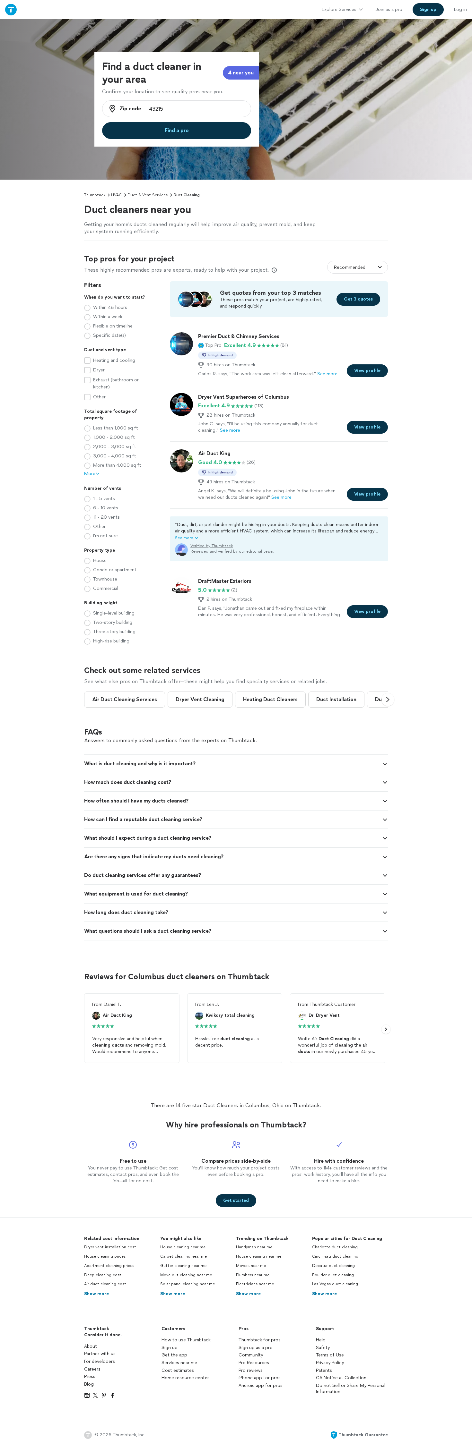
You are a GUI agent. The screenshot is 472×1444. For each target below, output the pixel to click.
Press (89, 1376)
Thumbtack (94, 195)
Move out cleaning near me (186, 1275)
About (90, 1346)
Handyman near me (254, 1247)
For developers (99, 1361)
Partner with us (100, 1353)
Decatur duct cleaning (333, 1265)
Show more (96, 1293)
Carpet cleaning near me (183, 1256)
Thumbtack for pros (260, 1340)
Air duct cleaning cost (105, 1284)
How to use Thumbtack (186, 1340)
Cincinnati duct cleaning (335, 1256)
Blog (89, 1384)
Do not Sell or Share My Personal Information (350, 1389)
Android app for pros (261, 1385)
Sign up (170, 1347)
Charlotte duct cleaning (335, 1247)
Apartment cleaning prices (109, 1265)
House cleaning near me (182, 1247)
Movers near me (251, 1265)
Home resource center (185, 1377)
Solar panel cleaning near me (187, 1284)
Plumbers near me (252, 1275)
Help (321, 1340)
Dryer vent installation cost (110, 1247)
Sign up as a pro (256, 1347)
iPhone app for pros (260, 1377)
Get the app (174, 1355)
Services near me (179, 1362)
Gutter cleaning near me (183, 1265)
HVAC (116, 195)
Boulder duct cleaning (333, 1275)
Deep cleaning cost (102, 1275)
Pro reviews (251, 1370)
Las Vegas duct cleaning (335, 1284)
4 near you (241, 73)
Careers (92, 1369)
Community (251, 1355)
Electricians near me (255, 1284)
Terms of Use (330, 1355)
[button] (210, 345)
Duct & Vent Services (147, 195)
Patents (324, 1370)
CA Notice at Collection (341, 1377)
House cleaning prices (105, 1256)
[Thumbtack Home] (11, 9)
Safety (323, 1347)
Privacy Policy (330, 1362)
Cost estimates (178, 1370)
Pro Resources (254, 1362)
